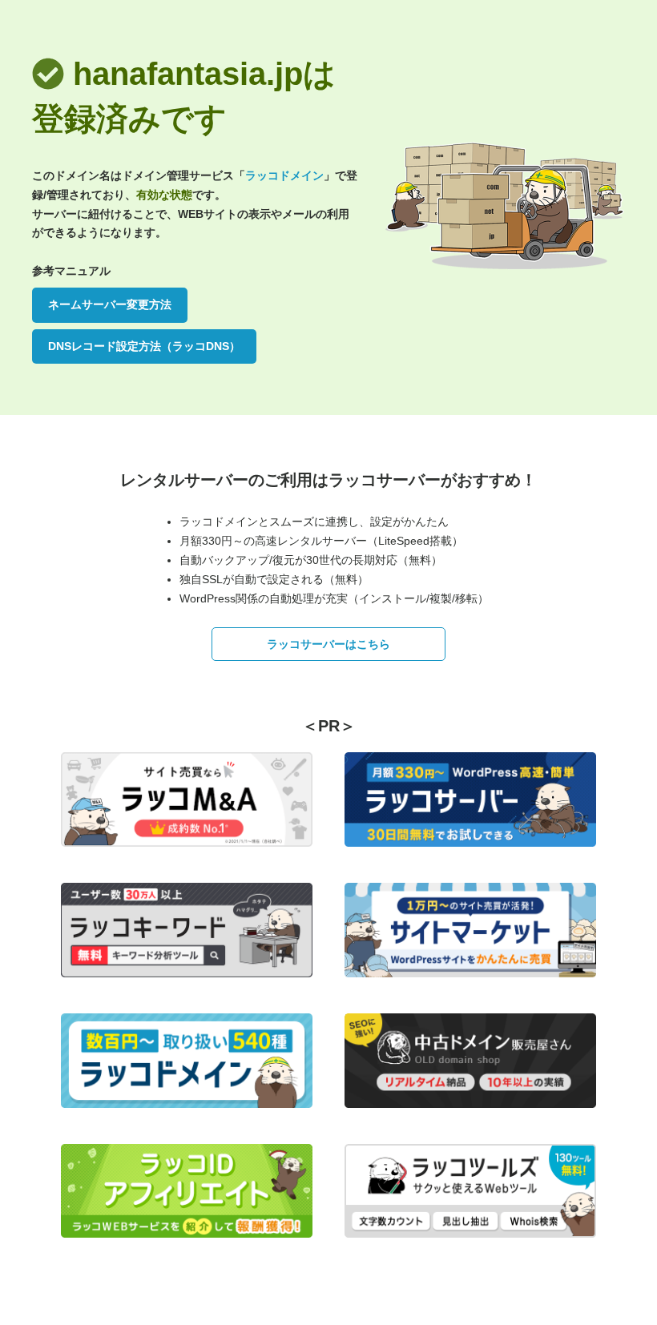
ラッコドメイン (284, 175)
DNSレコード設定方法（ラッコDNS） (144, 346)
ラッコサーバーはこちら (328, 644)
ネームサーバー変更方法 (109, 304)
